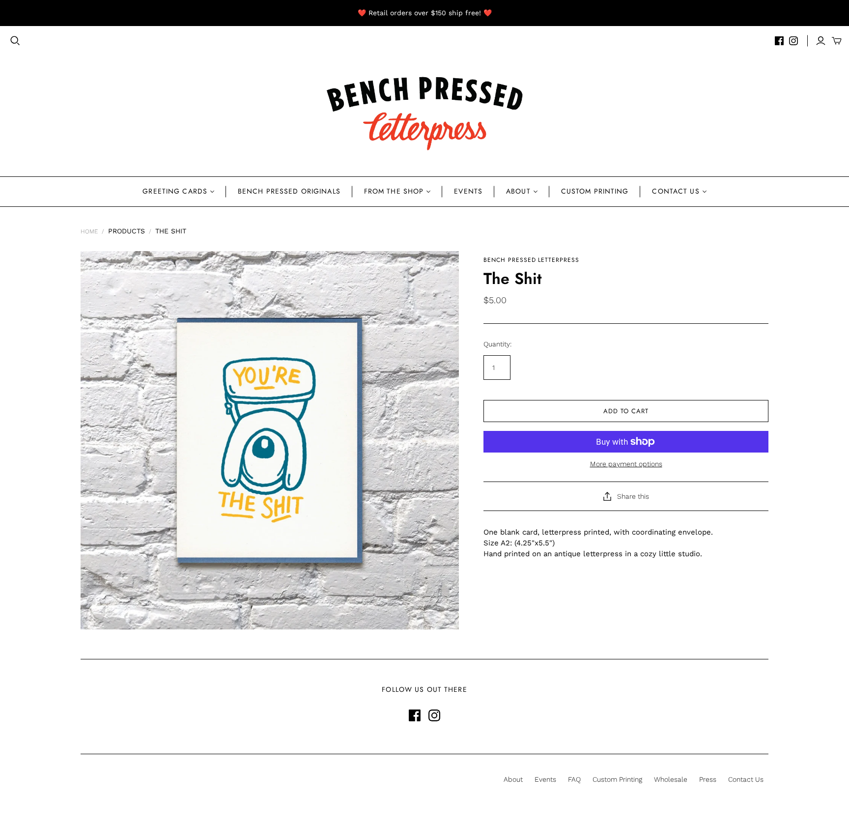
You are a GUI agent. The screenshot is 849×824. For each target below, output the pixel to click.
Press (707, 779)
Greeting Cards (174, 191)
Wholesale (670, 779)
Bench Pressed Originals (289, 191)
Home (89, 231)
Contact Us (675, 191)
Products (126, 231)
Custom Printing (595, 191)
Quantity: (497, 344)
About (518, 191)
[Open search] (15, 41)
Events (468, 191)
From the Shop (394, 191)
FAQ (574, 779)
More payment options (626, 464)
